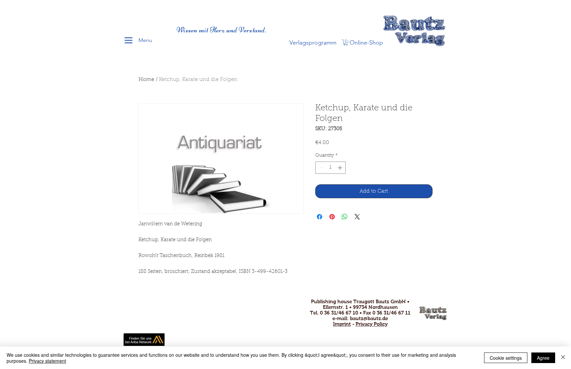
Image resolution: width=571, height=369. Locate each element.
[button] (345, 42)
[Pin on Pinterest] (332, 217)
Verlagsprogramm (312, 42)
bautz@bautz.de (369, 318)
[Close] (563, 358)
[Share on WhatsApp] (345, 217)
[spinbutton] (330, 167)
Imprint (342, 324)
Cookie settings (506, 357)
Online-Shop (366, 42)
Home (146, 79)
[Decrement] (320, 167)
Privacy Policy (372, 324)
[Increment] (340, 167)
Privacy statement (47, 360)
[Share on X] (357, 217)
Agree (543, 357)
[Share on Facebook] (320, 217)
